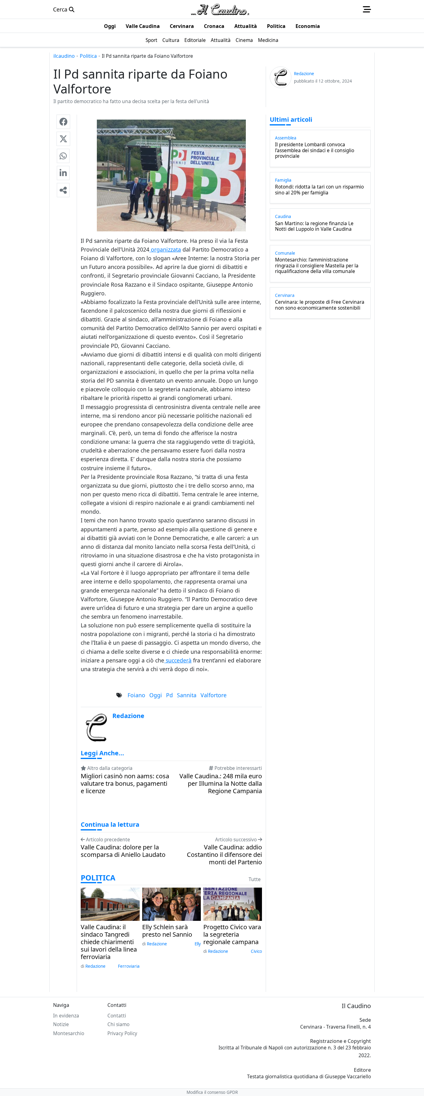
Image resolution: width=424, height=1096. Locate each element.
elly (198, 944)
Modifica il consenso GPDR (212, 1092)
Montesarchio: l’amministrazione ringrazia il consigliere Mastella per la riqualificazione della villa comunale (317, 265)
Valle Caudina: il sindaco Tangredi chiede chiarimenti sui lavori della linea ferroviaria (109, 942)
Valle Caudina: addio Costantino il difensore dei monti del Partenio (224, 855)
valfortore (214, 695)
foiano (136, 695)
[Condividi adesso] (63, 190)
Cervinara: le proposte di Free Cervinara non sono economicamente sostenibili (319, 305)
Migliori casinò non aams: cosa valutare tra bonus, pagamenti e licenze (125, 783)
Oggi (155, 695)
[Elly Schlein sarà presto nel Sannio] (171, 903)
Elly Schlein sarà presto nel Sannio (167, 930)
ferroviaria (129, 966)
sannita (186, 695)
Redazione (95, 966)
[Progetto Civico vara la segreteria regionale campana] (232, 903)
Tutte (255, 879)
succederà (178, 660)
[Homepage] (220, 9)
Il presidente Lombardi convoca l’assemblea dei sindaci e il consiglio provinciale (314, 150)
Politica (88, 55)
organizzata (165, 249)
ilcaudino (64, 55)
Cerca (61, 9)
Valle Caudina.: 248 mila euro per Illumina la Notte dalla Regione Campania (220, 783)
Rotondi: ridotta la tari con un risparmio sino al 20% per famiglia (319, 190)
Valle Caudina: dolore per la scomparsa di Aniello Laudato (123, 851)
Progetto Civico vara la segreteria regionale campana (232, 934)
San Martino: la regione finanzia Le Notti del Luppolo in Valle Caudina (314, 226)
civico (256, 951)
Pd (169, 695)
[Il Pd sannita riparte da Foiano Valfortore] (63, 122)
